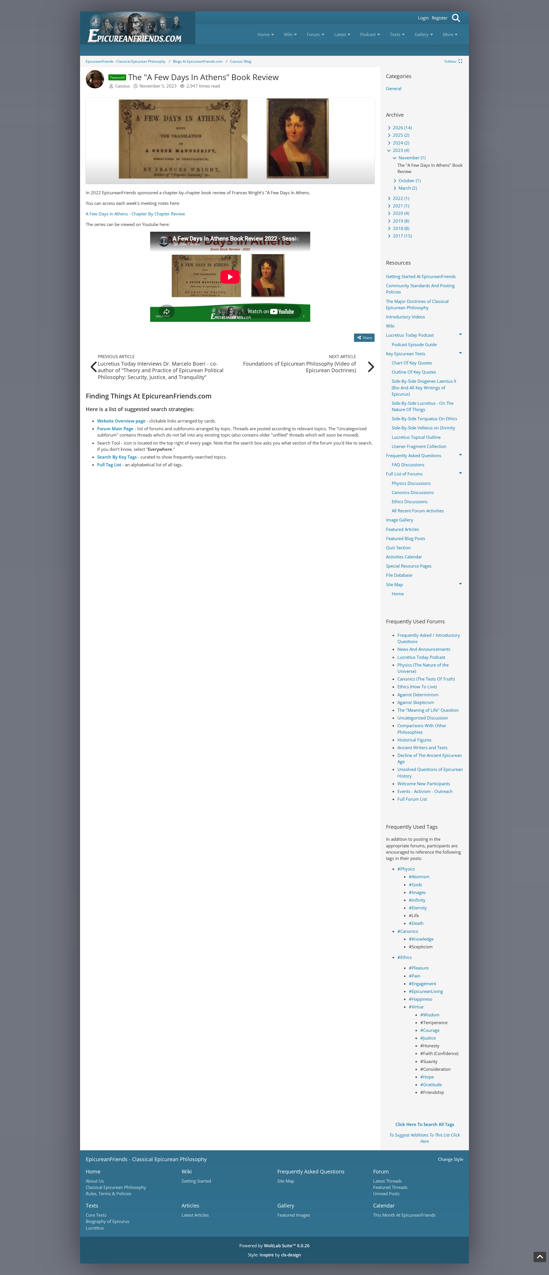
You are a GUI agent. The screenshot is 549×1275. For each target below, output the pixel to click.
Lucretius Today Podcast (421, 657)
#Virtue (416, 1007)
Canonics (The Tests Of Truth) (426, 679)
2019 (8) (400, 221)
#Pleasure (419, 968)
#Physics (406, 869)
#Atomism (419, 876)
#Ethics (404, 957)
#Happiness (420, 999)
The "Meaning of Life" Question (428, 710)
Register (439, 18)
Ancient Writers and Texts (422, 747)
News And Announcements (423, 649)
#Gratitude (431, 1084)
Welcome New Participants (423, 783)
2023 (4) (400, 150)
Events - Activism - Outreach (425, 791)
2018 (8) (400, 228)
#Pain (414, 976)
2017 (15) (402, 236)
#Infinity (417, 900)
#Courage (429, 1030)
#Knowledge (421, 939)
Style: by (274, 1255)
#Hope (427, 1077)
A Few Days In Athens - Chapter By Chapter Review (135, 214)
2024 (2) (400, 143)
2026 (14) (402, 127)
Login (423, 18)
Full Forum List (412, 799)
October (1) (409, 180)
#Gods (415, 884)
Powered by (274, 1245)
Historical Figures (414, 740)
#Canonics (407, 931)
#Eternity (418, 908)
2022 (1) (400, 198)
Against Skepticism (415, 702)
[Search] (456, 17)
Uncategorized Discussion (422, 718)
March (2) (407, 188)
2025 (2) (400, 135)
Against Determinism (418, 694)
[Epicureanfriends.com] (137, 27)
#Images (417, 892)
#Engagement (422, 983)
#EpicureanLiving (426, 991)
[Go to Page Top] (540, 1257)
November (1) (411, 157)
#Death (416, 923)
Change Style (450, 1159)
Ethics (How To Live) (417, 686)
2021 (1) (400, 206)
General (393, 88)
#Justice (428, 1038)
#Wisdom (429, 1015)
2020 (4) (400, 213)
